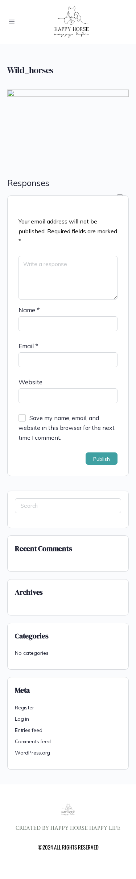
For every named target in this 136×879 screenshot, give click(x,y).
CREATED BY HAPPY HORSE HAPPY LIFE (68, 828)
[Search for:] (68, 505)
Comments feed (33, 741)
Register (24, 707)
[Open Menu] (11, 21)
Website (30, 382)
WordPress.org (32, 752)
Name (29, 310)
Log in (22, 719)
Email (28, 346)
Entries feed (28, 730)
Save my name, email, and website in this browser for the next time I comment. (66, 427)
